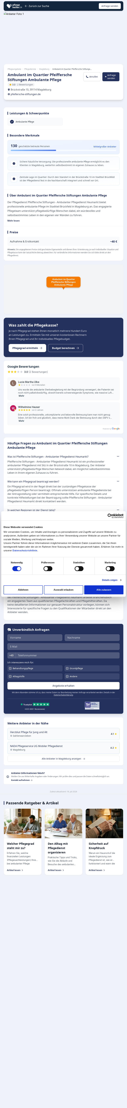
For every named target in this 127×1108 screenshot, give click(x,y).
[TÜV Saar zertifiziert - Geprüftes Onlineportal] (92, 706)
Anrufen (93, 76)
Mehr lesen (13, 220)
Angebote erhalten (63, 685)
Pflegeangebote (14, 69)
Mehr (21, 395)
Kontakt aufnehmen (20, 780)
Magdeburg (44, 69)
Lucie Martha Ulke (28, 381)
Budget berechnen (63, 348)
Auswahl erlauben (63, 589)
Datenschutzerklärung (63, 695)
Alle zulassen (103, 589)
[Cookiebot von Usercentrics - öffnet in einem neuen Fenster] (109, 516)
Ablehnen (23, 589)
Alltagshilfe (18, 676)
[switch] (48, 568)
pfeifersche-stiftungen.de (26, 94)
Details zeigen (109, 580)
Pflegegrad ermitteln (25, 348)
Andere (73, 676)
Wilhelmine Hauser (29, 407)
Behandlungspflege (23, 668)
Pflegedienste (30, 69)
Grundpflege (76, 668)
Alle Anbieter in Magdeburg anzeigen (62, 758)
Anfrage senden (109, 5)
